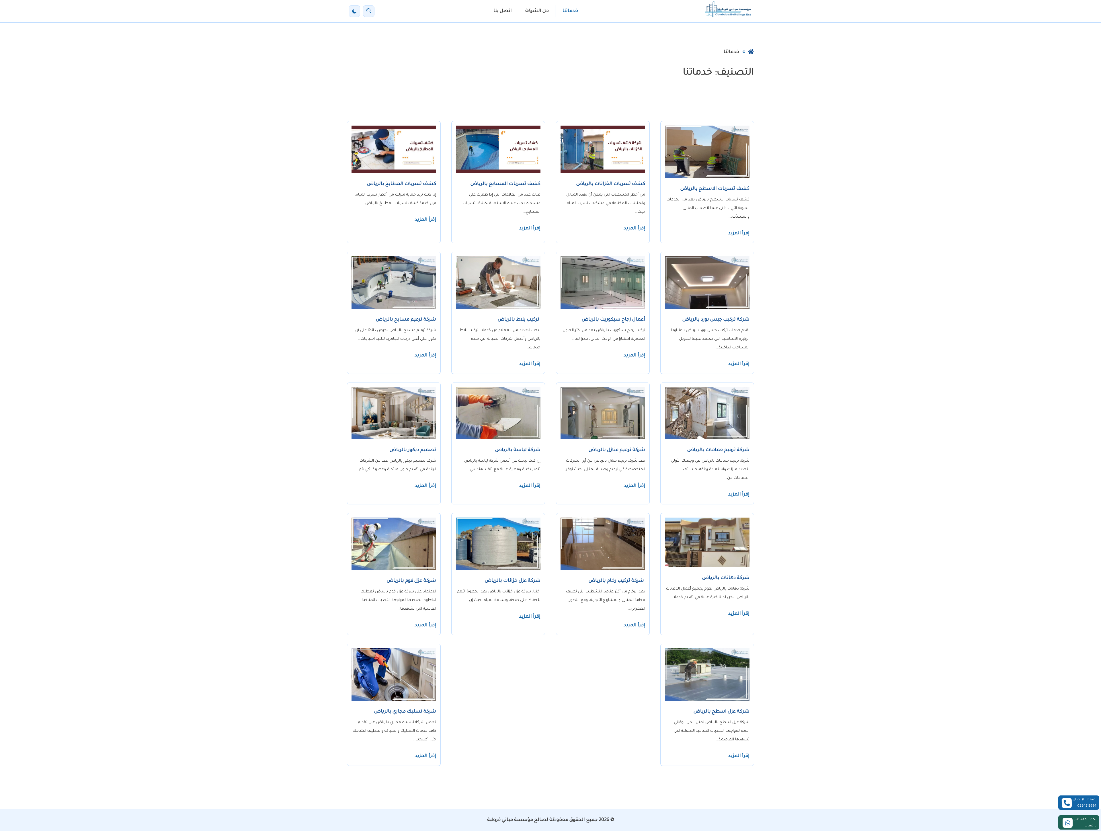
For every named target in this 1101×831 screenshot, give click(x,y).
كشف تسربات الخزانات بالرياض (610, 184)
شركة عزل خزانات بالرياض (512, 581)
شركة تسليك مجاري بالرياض (405, 711)
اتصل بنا (502, 11)
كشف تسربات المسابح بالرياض (505, 184)
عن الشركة (537, 11)
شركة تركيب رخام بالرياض (617, 581)
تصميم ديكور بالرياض (413, 450)
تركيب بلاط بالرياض (519, 319)
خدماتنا (570, 11)
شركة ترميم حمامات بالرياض (718, 450)
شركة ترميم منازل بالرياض (617, 450)
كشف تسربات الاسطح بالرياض (714, 189)
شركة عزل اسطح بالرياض (721, 711)
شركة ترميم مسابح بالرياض (406, 319)
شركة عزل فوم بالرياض (411, 581)
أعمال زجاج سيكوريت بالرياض (613, 319)
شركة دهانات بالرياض (725, 578)
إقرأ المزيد (738, 233)
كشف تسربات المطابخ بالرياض (401, 184)
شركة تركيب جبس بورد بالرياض (715, 319)
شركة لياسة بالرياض (517, 450)
